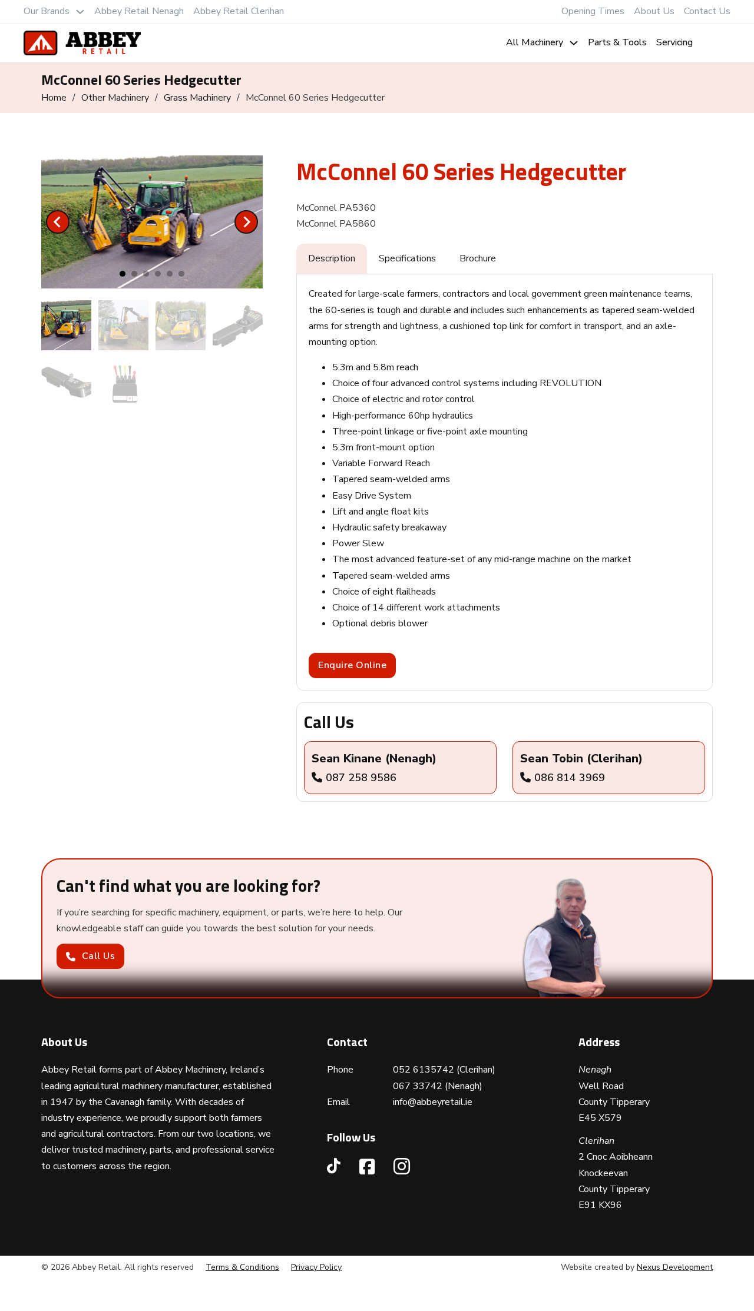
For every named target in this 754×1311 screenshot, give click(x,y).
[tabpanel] (504, 482)
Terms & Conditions (242, 1267)
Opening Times (592, 11)
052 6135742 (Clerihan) (444, 1069)
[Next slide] (246, 222)
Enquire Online (352, 665)
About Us (654, 11)
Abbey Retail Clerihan (238, 11)
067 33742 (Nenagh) (437, 1086)
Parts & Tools (617, 42)
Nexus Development (675, 1267)
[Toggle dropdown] (80, 11)
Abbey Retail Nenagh (139, 11)
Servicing (674, 42)
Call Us (98, 956)
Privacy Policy (316, 1267)
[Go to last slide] (58, 222)
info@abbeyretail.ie (432, 1102)
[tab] (122, 274)
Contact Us (707, 11)
